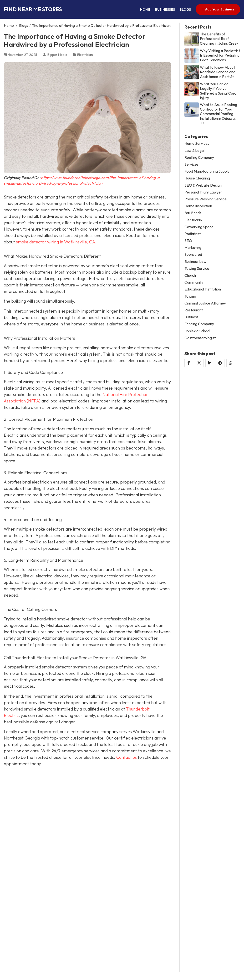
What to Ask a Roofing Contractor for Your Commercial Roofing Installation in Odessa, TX (218, 113)
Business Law (195, 261)
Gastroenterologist (200, 338)
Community (193, 282)
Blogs (185, 9)
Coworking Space (199, 227)
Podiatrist (192, 234)
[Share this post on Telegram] (220, 363)
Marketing (192, 247)
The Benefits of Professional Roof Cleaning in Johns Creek (219, 38)
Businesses (165, 9)
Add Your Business (219, 9)
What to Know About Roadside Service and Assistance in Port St (217, 72)
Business (191, 317)
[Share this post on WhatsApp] (230, 363)
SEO (188, 240)
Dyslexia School (197, 331)
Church (190, 275)
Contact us (126, 757)
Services (191, 164)
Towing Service (196, 268)
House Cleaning (197, 178)
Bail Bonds (192, 213)
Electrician (85, 55)
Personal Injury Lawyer (203, 192)
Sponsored (193, 254)
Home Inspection (198, 206)
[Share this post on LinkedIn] (209, 363)
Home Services (196, 143)
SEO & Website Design (203, 185)
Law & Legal (194, 150)
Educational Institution (202, 289)
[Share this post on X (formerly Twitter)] (199, 363)
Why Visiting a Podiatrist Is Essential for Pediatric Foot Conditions (220, 55)
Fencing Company (199, 324)
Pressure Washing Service (205, 199)
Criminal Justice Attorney (205, 303)
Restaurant (193, 310)
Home (145, 9)
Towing (190, 296)
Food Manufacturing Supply (206, 171)
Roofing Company (199, 157)
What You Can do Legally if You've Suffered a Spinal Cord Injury (218, 91)
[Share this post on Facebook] (188, 363)
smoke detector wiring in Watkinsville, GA (55, 242)
